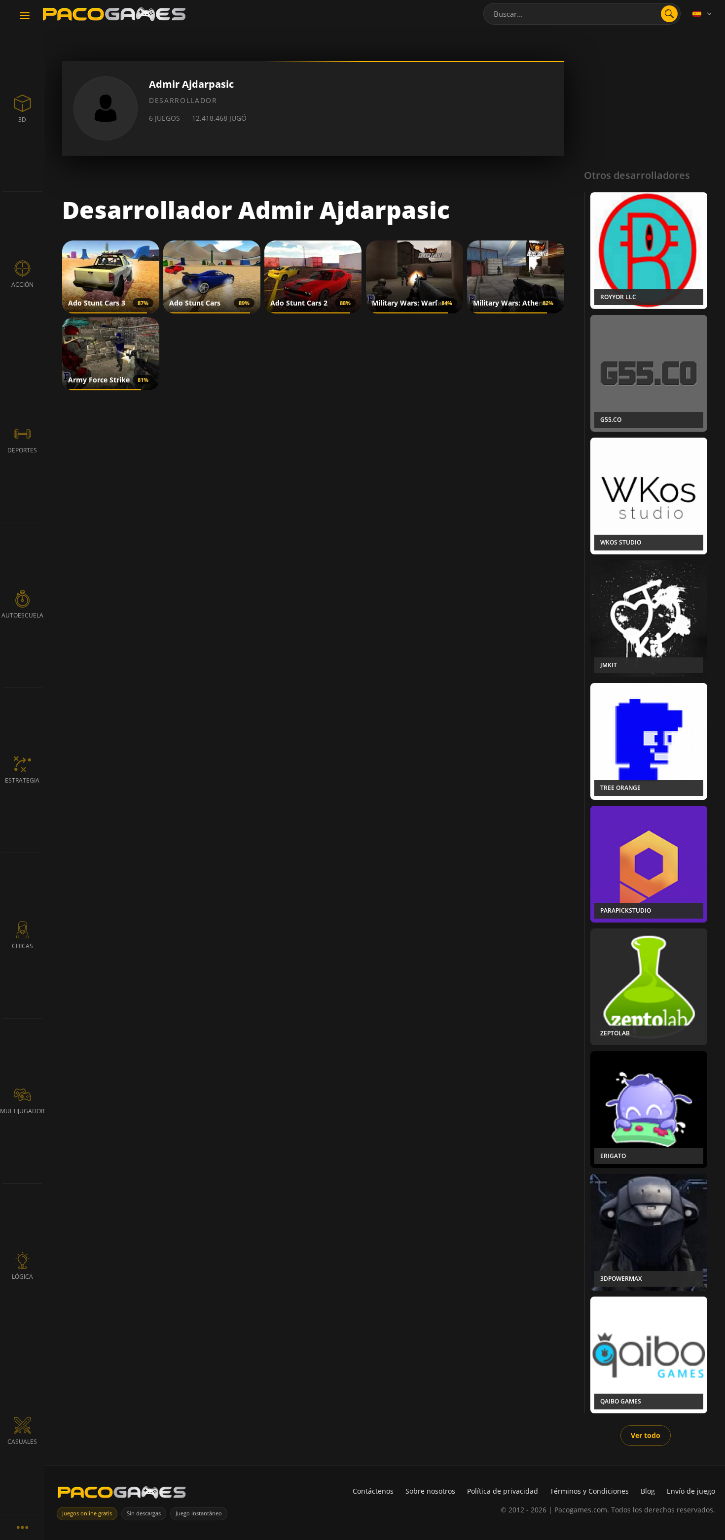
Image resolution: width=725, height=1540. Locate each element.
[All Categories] (22, 1527)
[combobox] (582, 14)
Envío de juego (691, 1491)
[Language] (703, 14)
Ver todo (645, 1435)
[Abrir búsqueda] (669, 13)
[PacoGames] (122, 1494)
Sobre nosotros (430, 1491)
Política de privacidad (502, 1491)
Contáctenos (373, 1491)
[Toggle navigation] (25, 16)
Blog (648, 1491)
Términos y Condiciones (589, 1491)
